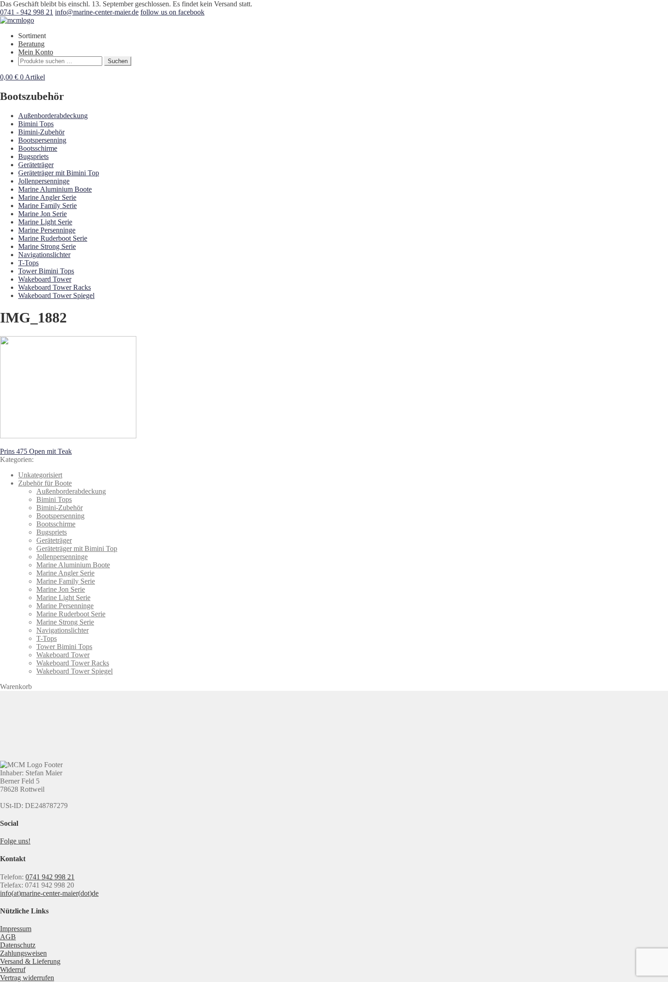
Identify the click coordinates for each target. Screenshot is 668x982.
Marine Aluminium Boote (55, 189)
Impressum (15, 928)
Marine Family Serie (47, 205)
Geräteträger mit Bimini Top (58, 173)
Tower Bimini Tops (46, 271)
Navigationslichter (44, 254)
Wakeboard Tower (44, 279)
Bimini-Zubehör (41, 132)
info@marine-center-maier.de (97, 12)
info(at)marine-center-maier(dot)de (49, 893)
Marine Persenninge (46, 230)
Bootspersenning (42, 140)
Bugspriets (33, 156)
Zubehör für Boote (45, 483)
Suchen (118, 61)
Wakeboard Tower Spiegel (56, 295)
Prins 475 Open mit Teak (36, 451)
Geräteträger (36, 165)
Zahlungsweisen (23, 953)
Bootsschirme (37, 148)
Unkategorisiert (40, 475)
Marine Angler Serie (47, 197)
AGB (8, 937)
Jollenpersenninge (44, 181)
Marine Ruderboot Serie (52, 238)
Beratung (31, 44)
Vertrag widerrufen (27, 978)
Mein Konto (35, 52)
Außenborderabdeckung (53, 115)
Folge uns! (15, 841)
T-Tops (28, 263)
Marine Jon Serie (42, 214)
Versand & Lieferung (30, 961)
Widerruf (12, 969)
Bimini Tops (36, 124)
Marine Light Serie (45, 222)
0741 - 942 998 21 (26, 12)
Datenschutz (17, 945)
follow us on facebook (172, 12)
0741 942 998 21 (50, 877)
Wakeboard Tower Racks (54, 287)
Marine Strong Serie (47, 246)
